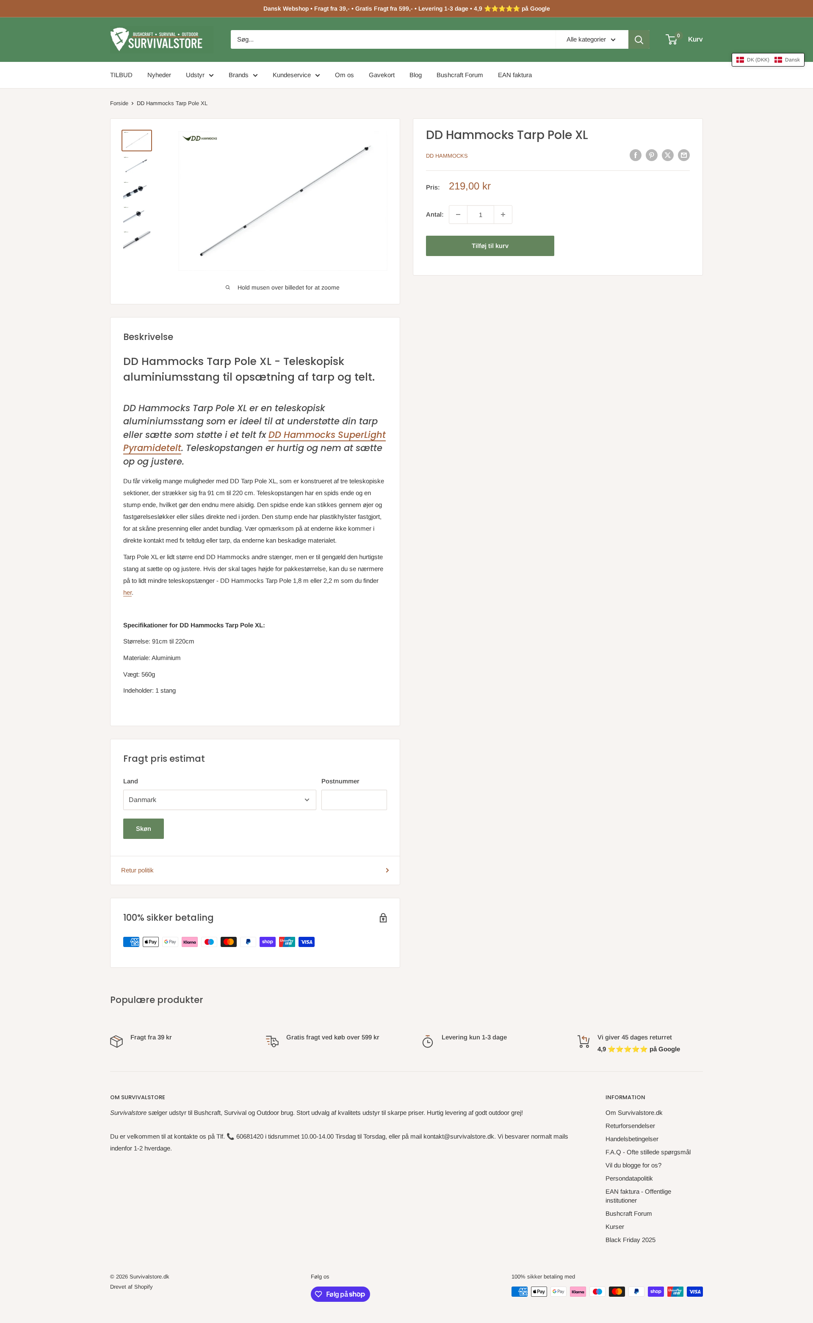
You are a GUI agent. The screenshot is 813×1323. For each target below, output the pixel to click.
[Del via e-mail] (684, 155)
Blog (415, 74)
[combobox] (393, 39)
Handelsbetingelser (632, 1138)
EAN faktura (515, 74)
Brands (239, 74)
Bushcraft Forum (460, 74)
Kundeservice (292, 74)
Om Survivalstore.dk (634, 1112)
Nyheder (159, 74)
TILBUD (121, 74)
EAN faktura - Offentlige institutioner (638, 1196)
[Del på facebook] (636, 155)
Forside (119, 103)
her (127, 592)
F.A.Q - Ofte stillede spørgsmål (648, 1152)
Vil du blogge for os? (633, 1165)
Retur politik (137, 870)
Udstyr (195, 74)
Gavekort (382, 74)
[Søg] (639, 39)
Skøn (143, 828)
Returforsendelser (630, 1125)
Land (130, 781)
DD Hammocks (447, 156)
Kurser (615, 1226)
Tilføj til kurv (490, 245)
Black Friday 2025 (630, 1239)
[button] (768, 59)
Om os (344, 74)
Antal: (435, 214)
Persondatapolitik (629, 1178)
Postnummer (340, 781)
